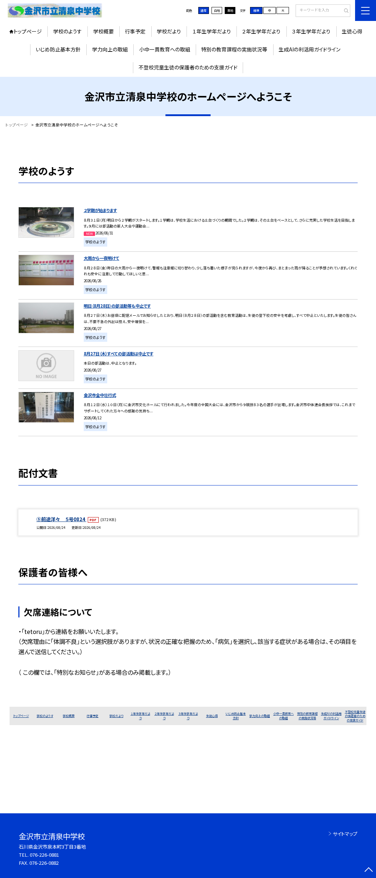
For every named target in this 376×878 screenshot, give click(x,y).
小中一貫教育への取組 (164, 49)
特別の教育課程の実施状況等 (234, 49)
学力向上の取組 (110, 49)
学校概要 (103, 31)
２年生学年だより (261, 31)
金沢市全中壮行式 (100, 395)
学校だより (169, 31)
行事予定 (135, 31)
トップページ (28, 31)
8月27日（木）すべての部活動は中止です (118, 353)
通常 (203, 10)
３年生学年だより (311, 31)
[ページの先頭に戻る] (368, 870)
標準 (256, 10)
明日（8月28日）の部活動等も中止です (117, 306)
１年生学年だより (211, 31)
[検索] (343, 11)
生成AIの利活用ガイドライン (309, 49)
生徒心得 (352, 31)
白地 (217, 10)
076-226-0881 (44, 854)
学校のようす (67, 31)
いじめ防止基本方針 (58, 49)
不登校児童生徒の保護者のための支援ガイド (188, 67)
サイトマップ (345, 833)
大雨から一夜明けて (101, 258)
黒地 (230, 10)
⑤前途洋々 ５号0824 (61, 519)
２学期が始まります (100, 210)
